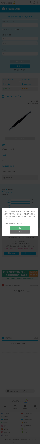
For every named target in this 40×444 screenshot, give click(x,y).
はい (20, 228)
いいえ (20, 232)
